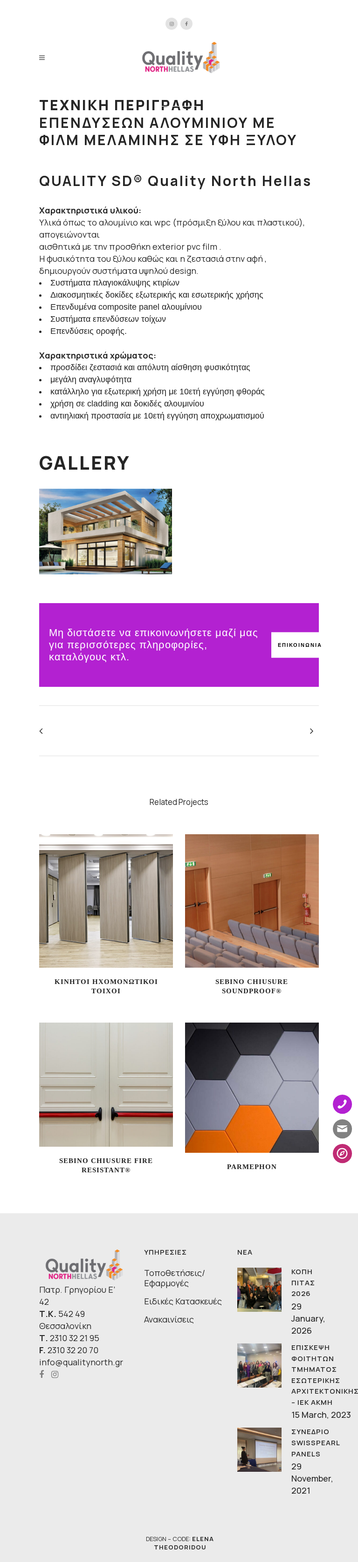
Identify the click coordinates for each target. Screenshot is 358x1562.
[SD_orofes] (105, 531)
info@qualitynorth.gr (81, 1362)
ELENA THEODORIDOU (184, 1543)
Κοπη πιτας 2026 (303, 1282)
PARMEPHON (252, 1166)
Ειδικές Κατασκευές (183, 1301)
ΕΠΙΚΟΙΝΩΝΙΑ (300, 645)
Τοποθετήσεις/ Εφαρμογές (174, 1278)
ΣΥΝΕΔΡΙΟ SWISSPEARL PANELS (315, 1442)
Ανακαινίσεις (169, 1319)
